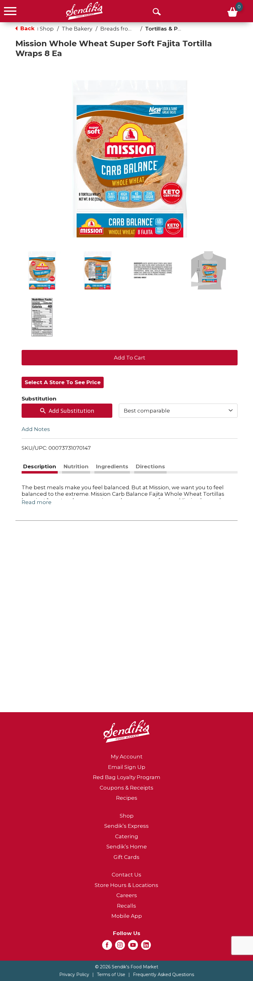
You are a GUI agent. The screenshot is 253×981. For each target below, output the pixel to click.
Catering (126, 836)
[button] (42, 270)
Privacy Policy (74, 974)
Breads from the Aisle (129, 29)
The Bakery (77, 29)
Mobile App (126, 916)
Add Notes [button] (36, 429)
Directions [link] (150, 466)
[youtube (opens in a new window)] (133, 947)
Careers (126, 895)
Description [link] (39, 466)
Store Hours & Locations (126, 885)
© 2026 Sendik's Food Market (126, 967)
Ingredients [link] (112, 466)
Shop (47, 29)
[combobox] (178, 410)
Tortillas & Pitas (166, 29)
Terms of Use (111, 974)
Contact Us (126, 875)
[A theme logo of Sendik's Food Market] (84, 11)
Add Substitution (71, 410)
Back (27, 28)
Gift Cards (126, 857)
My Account (127, 756)
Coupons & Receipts (126, 788)
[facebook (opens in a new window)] (107, 947)
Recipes (126, 798)
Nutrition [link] (76, 466)
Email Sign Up (126, 767)
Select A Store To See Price (63, 382)
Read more (37, 502)
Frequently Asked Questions (163, 974)
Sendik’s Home (126, 846)
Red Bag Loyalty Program (126, 777)
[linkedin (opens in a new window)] (146, 947)
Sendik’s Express (126, 826)
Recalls (126, 906)
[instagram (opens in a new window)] (120, 947)
